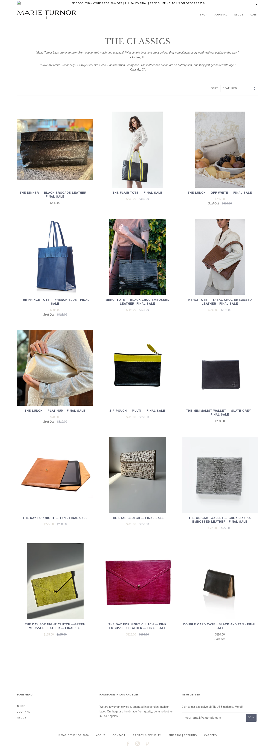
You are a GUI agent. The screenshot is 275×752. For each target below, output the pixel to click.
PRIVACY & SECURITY (147, 735)
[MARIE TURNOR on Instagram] (137, 744)
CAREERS (210, 735)
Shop (203, 14)
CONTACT (119, 735)
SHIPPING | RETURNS (182, 735)
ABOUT (100, 735)
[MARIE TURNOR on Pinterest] (147, 744)
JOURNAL (220, 14)
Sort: (215, 88)
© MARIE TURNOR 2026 (73, 735)
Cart (254, 14)
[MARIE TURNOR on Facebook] (128, 744)
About (238, 14)
